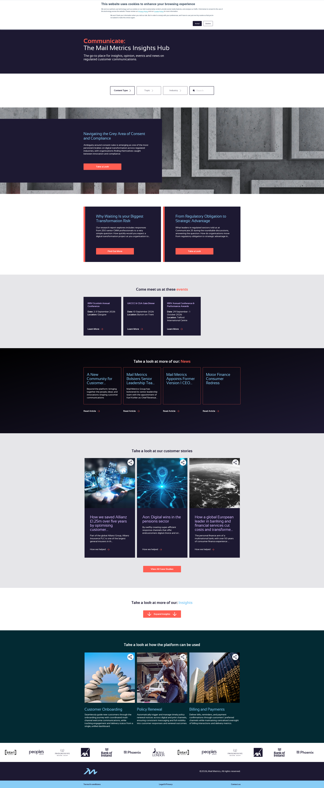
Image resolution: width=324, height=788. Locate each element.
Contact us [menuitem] (235, 784)
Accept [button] (197, 23)
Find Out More (115, 251)
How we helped (98, 549)
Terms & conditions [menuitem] (92, 784)
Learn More (94, 329)
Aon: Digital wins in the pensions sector (161, 519)
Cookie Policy (159, 11)
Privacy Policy (143, 11)
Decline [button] (208, 23)
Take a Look (102, 166)
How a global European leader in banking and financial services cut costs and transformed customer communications (214, 523)
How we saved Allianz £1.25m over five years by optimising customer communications (108, 523)
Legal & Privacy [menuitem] (166, 784)
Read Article (90, 411)
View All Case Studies (162, 569)
